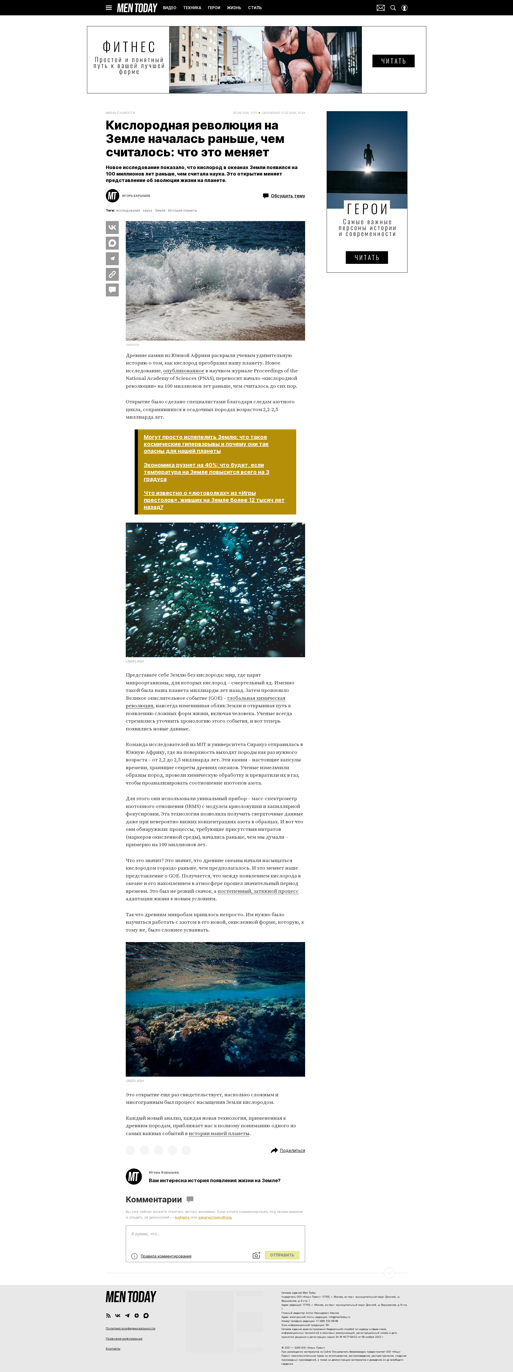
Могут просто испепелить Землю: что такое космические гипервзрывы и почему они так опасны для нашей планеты (206, 444)
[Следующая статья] (256, 1273)
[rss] (108, 1315)
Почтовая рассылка (381, 8)
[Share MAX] (112, 243)
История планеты (182, 210)
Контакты (113, 1348)
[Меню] (109, 8)
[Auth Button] (404, 8)
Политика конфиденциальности (130, 1328)
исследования (128, 210)
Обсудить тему (288, 195)
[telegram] (127, 1315)
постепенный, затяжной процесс (258, 891)
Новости (127, 112)
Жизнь (111, 112)
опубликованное (183, 371)
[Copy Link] (112, 274)
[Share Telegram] (112, 258)
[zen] (136, 1315)
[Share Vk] (112, 227)
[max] (146, 1315)
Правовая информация (124, 1338)
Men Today (137, 8)
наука (147, 210)
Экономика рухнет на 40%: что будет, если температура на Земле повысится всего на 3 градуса (206, 472)
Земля (160, 210)
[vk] (117, 1315)
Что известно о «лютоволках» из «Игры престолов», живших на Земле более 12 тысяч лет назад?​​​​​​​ (214, 500)
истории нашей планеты (219, 1133)
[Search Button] (393, 8)
